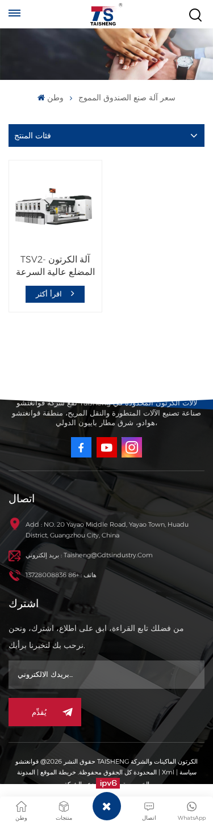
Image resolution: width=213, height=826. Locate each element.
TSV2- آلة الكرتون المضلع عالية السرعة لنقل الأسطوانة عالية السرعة (55, 266)
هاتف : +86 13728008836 (61, 575)
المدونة (26, 772)
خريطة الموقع (57, 772)
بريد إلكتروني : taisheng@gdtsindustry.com (89, 555)
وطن (55, 97)
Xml (168, 772)
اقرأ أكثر (50, 294)
